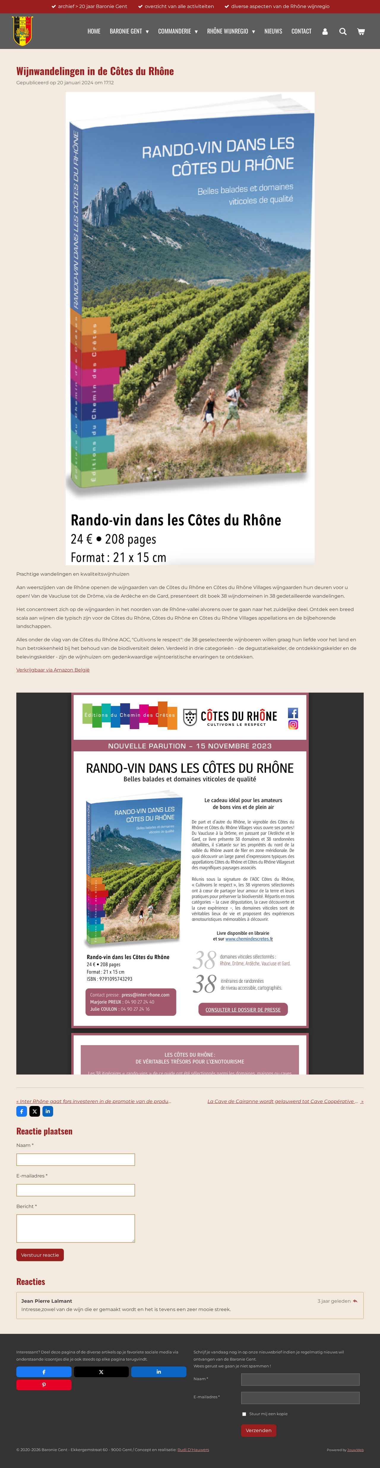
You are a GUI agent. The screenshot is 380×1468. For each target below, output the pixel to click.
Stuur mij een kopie (268, 1413)
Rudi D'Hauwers (193, 1449)
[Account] (325, 31)
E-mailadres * (32, 1176)
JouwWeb (355, 1450)
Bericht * (26, 1206)
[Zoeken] (342, 31)
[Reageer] (355, 1301)
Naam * (25, 1145)
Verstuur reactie (40, 1255)
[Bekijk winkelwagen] (360, 31)
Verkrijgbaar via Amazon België (53, 670)
